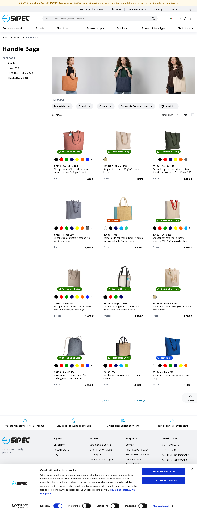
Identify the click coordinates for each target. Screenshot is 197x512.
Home (5, 37)
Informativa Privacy (137, 449)
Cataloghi (158, 9)
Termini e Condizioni (137, 454)
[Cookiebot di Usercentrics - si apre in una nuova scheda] (19, 506)
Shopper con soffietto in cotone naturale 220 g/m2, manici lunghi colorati (169, 240)
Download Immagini (101, 459)
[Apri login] (185, 18)
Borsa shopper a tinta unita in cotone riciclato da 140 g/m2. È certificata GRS (172, 171)
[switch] (86, 505)
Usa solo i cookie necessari (163, 480)
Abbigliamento (186, 28)
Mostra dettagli (161, 506)
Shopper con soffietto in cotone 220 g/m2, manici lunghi (72, 239)
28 (133, 400)
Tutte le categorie (12, 28)
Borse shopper (95, 28)
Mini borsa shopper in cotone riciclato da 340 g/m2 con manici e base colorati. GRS (122, 309)
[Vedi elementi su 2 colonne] (193, 115)
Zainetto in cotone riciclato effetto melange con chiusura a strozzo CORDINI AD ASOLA (71, 378)
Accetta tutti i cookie (164, 471)
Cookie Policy (133, 459)
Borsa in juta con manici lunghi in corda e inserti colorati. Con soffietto (123, 239)
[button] (176, 18)
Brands (40, 28)
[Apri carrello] (191, 18)
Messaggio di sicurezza (91, 9)
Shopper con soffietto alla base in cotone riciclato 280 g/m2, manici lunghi (71, 172)
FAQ (189, 9)
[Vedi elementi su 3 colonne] (185, 115)
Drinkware (123, 28)
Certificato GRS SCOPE (174, 460)
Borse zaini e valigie (153, 28)
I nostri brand (61, 449)
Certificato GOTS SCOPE (175, 455)
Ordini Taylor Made (101, 449)
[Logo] (16, 18)
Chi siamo (116, 9)
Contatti (175, 9)
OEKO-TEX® (169, 450)
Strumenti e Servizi (100, 444)
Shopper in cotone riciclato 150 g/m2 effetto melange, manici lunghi (72, 308)
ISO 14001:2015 (170, 444)
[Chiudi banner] (192, 468)
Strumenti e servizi (137, 9)
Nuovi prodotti (65, 28)
